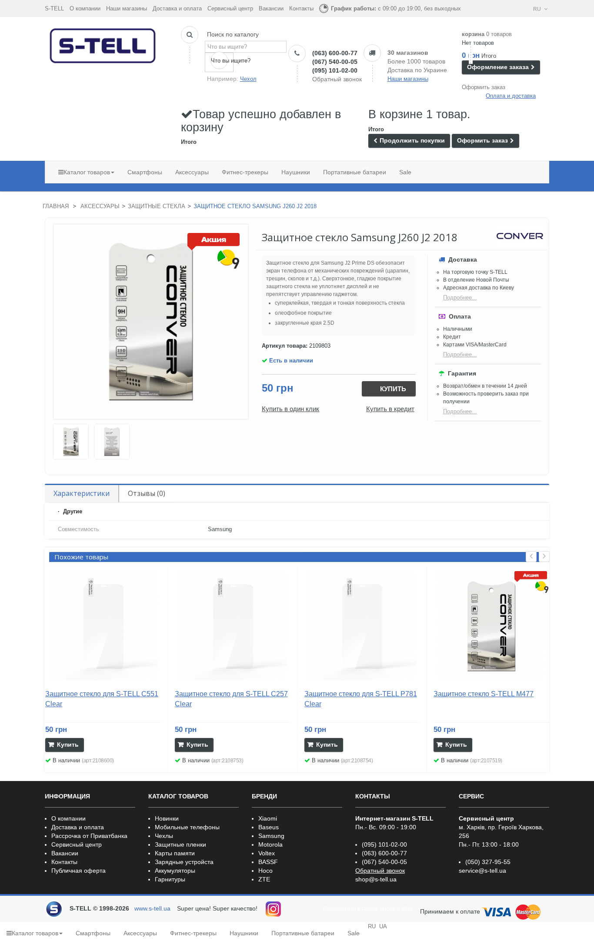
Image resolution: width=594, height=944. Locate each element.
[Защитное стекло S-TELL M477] (491, 626)
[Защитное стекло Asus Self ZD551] (70, 441)
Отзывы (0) (146, 493)
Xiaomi (267, 818)
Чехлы (164, 835)
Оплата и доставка (511, 96)
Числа (387, 909)
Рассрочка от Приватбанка (89, 835)
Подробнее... (460, 297)
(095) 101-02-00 (334, 70)
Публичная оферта (78, 870)
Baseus (268, 827)
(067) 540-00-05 (334, 61)
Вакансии (271, 8)
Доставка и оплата (177, 8)
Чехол (248, 79)
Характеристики (81, 493)
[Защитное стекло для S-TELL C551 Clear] (103, 626)
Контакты (301, 8)
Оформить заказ (483, 87)
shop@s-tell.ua (376, 879)
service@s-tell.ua (482, 870)
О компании (85, 8)
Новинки (167, 818)
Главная (56, 206)
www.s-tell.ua (152, 908)
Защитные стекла (156, 206)
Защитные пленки (180, 844)
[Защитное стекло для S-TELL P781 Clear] (362, 626)
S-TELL (54, 8)
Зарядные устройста (184, 861)
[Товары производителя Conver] (520, 236)
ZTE (264, 879)
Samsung (271, 835)
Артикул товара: (284, 345)
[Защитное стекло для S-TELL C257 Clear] (232, 626)
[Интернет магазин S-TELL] (103, 43)
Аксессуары (100, 206)
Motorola (270, 844)
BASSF (268, 861)
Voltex (266, 853)
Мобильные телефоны (187, 827)
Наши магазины (126, 8)
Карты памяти (175, 853)
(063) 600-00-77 (334, 53)
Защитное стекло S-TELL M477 (484, 694)
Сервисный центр (230, 8)
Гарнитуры (170, 879)
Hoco (265, 870)
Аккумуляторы (175, 870)
